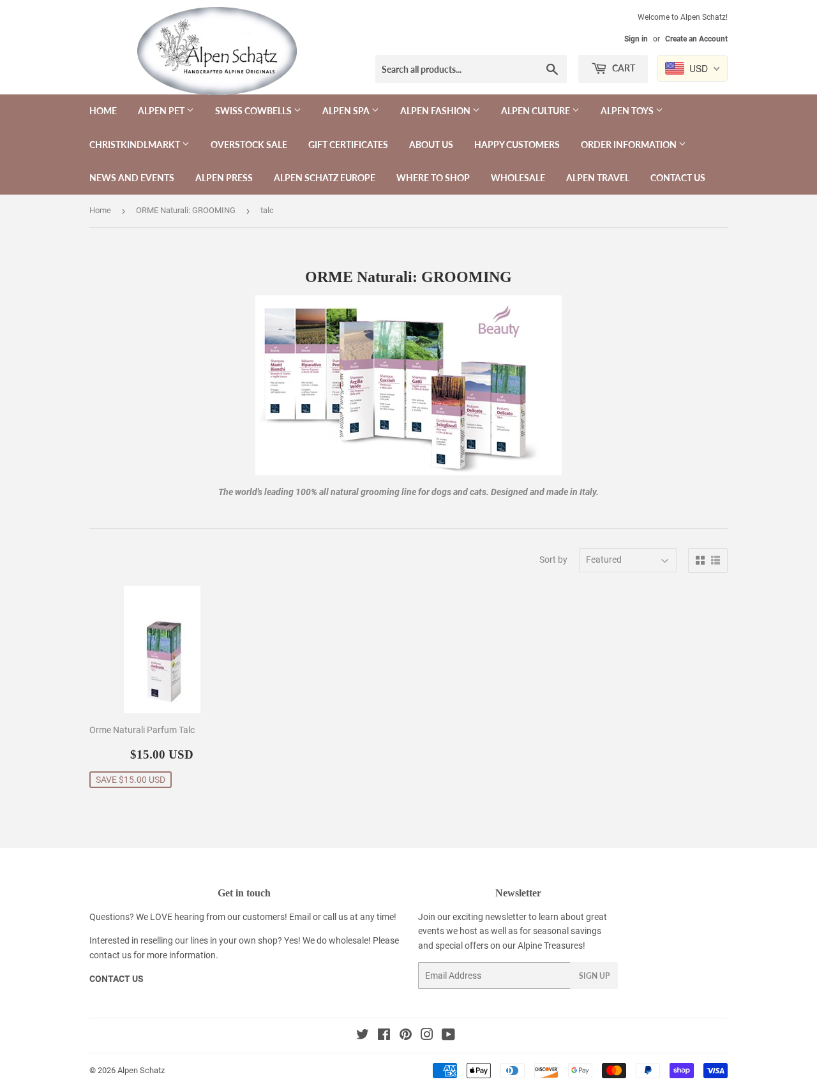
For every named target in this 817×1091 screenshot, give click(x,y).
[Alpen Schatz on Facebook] (384, 1036)
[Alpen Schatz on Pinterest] (405, 1036)
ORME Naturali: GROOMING (186, 210)
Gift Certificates (348, 144)
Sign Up (594, 976)
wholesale (348, 940)
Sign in (636, 38)
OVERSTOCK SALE (249, 144)
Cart (622, 68)
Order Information (629, 144)
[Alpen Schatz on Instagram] (427, 1036)
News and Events (131, 177)
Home (103, 110)
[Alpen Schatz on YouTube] (448, 1036)
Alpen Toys (628, 110)
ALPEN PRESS (224, 177)
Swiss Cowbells (254, 110)
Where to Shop (433, 177)
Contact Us (677, 177)
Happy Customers (517, 144)
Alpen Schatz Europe (324, 177)
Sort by (553, 559)
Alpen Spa (346, 110)
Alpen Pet (162, 110)
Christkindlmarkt (135, 144)
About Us (431, 144)
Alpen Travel (597, 177)
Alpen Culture (536, 110)
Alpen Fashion (436, 110)
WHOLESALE (518, 177)
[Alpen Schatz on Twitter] (362, 1036)
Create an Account (696, 38)
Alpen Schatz (141, 1070)
